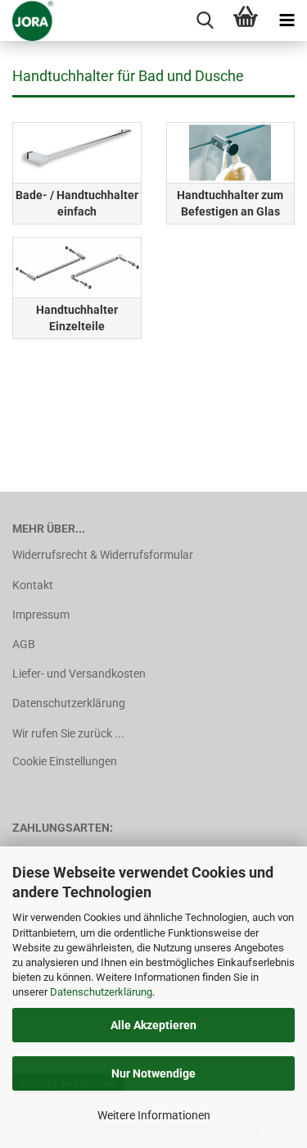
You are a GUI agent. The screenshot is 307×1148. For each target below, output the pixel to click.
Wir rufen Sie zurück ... (68, 733)
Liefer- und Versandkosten (79, 673)
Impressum (41, 614)
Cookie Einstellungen (64, 761)
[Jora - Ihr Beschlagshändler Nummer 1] (27, 20)
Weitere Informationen (153, 1115)
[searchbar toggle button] (204, 20)
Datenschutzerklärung (101, 992)
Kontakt (32, 585)
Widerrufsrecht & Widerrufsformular (102, 554)
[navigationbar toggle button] (286, 20)
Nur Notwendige (153, 1073)
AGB (23, 644)
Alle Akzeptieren (153, 1025)
